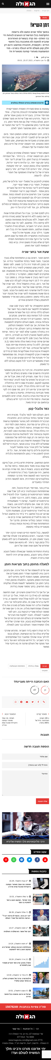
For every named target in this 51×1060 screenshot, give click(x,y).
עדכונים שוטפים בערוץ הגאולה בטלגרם (27, 103)
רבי (37, 1029)
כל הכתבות (27, 1029)
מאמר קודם (42, 714)
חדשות (36, 11)
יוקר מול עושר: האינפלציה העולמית (17, 931)
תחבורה (45, 671)
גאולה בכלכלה (33, 666)
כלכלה (29, 11)
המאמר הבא (10, 714)
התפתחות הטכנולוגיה (17, 666)
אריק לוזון (45, 57)
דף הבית (45, 11)
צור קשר (16, 1029)
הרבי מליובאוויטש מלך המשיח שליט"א (25, 841)
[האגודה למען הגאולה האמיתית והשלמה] (25, 1017)
